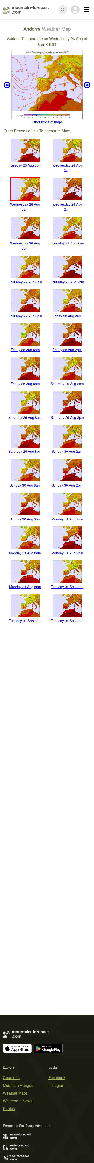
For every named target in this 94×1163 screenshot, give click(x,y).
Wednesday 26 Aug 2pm (67, 207)
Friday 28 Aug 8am (25, 349)
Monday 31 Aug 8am (25, 552)
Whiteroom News (17, 1101)
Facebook (56, 1077)
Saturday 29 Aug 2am (67, 383)
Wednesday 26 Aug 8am (25, 207)
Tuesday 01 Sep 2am (67, 586)
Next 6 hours (86, 85)
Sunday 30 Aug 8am (25, 485)
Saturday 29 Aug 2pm (67, 417)
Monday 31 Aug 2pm (67, 552)
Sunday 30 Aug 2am (67, 451)
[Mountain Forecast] (26, 10)
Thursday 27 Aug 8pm (25, 315)
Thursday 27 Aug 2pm (67, 282)
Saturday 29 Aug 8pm (25, 451)
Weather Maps (15, 1093)
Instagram (56, 1085)
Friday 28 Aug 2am (67, 315)
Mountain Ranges (18, 1085)
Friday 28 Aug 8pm (25, 383)
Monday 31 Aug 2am (67, 519)
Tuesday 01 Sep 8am (25, 620)
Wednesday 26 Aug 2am (67, 168)
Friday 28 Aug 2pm (67, 349)
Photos (9, 1108)
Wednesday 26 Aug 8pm (25, 246)
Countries (11, 1077)
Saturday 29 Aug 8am (25, 417)
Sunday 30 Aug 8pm (25, 519)
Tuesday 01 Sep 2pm (67, 620)
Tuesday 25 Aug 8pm (25, 165)
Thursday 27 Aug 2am (67, 243)
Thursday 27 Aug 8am (25, 282)
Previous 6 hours (7, 85)
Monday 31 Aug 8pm (25, 586)
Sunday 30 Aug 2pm (67, 485)
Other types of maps (47, 121)
